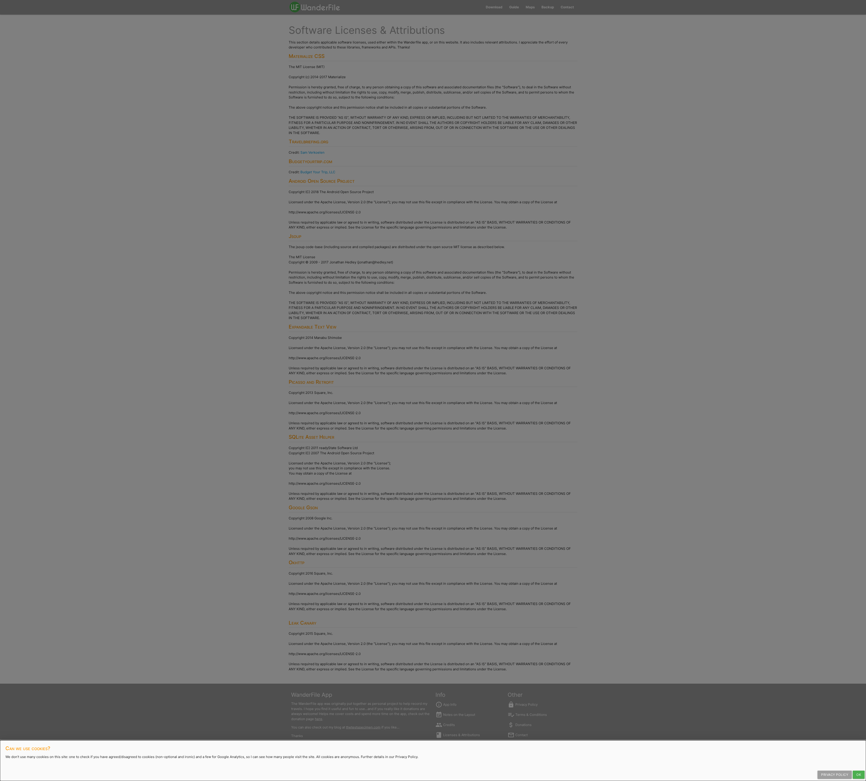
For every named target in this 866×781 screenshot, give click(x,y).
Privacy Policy (834, 774)
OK (858, 774)
